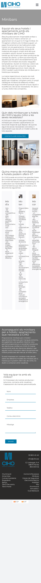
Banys (4, 482)
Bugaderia (6, 480)
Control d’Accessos (31, 474)
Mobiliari (35, 482)
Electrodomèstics (32, 480)
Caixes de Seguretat (30, 478)
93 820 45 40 (33, 455)
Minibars (35, 476)
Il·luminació (6, 474)
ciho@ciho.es (33, 459)
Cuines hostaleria (9, 478)
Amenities (6, 476)
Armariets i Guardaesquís (33, 490)
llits (37, 484)
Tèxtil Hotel (6, 487)
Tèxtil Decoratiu (8, 484)
